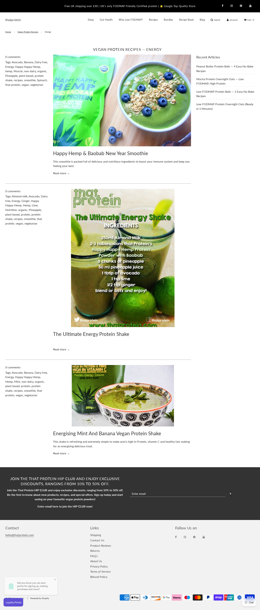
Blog (202, 19)
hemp (8, 71)
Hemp (26, 205)
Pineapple (11, 75)
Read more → (61, 173)
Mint (17, 381)
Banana (28, 62)
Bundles (168, 19)
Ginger (25, 200)
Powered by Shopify (39, 598)
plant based (26, 75)
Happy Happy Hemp (27, 66)
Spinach (42, 80)
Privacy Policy (99, 566)
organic (42, 71)
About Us (96, 561)
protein (25, 214)
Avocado (17, 62)
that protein (12, 84)
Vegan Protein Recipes (28, 32)
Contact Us (97, 540)
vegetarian (36, 84)
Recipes (153, 19)
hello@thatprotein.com (19, 535)
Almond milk (19, 196)
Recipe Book (186, 19)
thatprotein (9, 20)
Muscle (18, 71)
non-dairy (30, 71)
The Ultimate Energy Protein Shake (91, 334)
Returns (95, 550)
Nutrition (11, 209)
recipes (18, 80)
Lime (35, 205)
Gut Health (106, 19)
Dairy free (41, 62)
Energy (9, 66)
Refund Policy (98, 576)
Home (8, 32)
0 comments (13, 56)
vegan (25, 84)
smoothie (30, 80)
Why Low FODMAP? (131, 19)
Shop (91, 19)
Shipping (95, 535)
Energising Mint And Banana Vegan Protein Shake (107, 433)
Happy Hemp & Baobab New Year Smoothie (100, 153)
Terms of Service (100, 571)
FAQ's (94, 556)
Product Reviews (100, 545)
